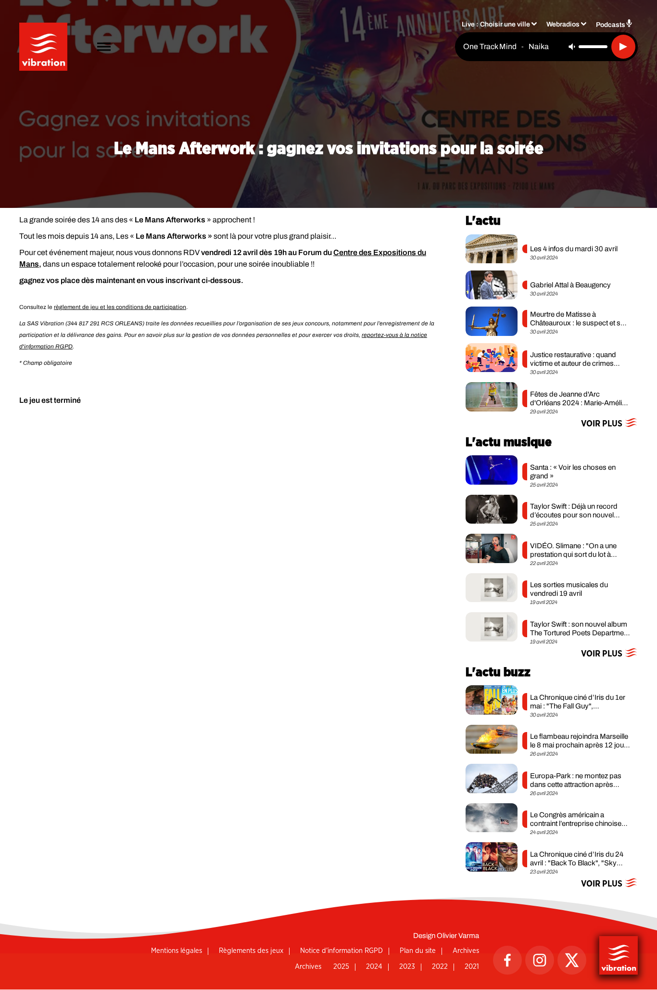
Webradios (563, 24)
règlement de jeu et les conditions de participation (120, 307)
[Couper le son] (572, 46)
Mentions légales (176, 950)
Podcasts (610, 24)
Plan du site (418, 950)
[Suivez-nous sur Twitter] (571, 960)
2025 (341, 966)
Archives (466, 950)
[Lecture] (623, 47)
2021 (472, 966)
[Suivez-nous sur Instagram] (539, 960)
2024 (374, 966)
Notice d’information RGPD (341, 950)
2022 (440, 966)
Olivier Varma (458, 935)
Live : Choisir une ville (496, 24)
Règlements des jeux (251, 950)
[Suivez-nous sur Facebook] (507, 960)
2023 (407, 966)
